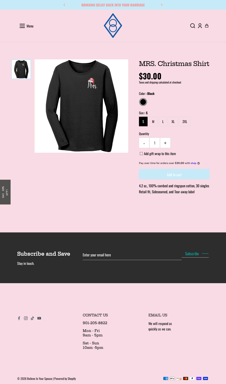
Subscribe (192, 253)
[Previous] (64, 4)
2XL (184, 121)
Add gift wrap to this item (160, 153)
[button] (192, 26)
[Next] (161, 4)
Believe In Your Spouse (39, 378)
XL (173, 121)
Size (143, 112)
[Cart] (207, 26)
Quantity (144, 133)
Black (143, 102)
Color (147, 93)
